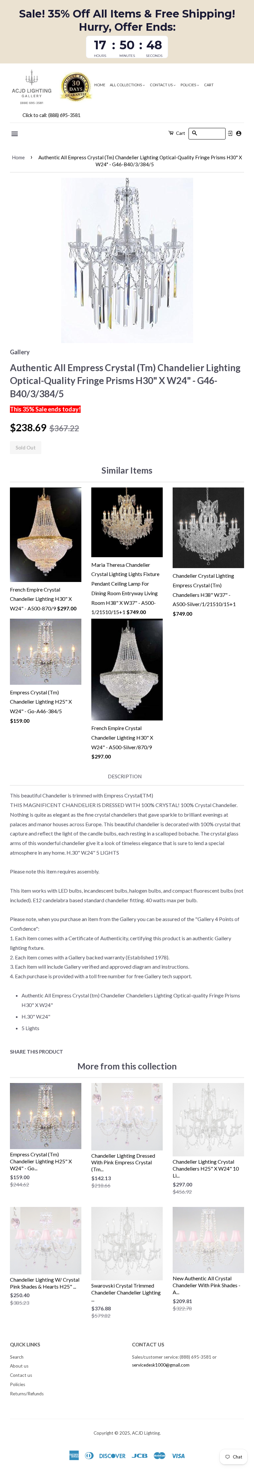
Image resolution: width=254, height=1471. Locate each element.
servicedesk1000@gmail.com (161, 1365)
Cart (209, 85)
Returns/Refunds (27, 1393)
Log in (230, 133)
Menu (15, 134)
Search (16, 1357)
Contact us (161, 85)
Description (125, 776)
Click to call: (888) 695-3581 (51, 115)
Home (99, 85)
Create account (238, 133)
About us (19, 1366)
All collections (126, 85)
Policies (189, 85)
